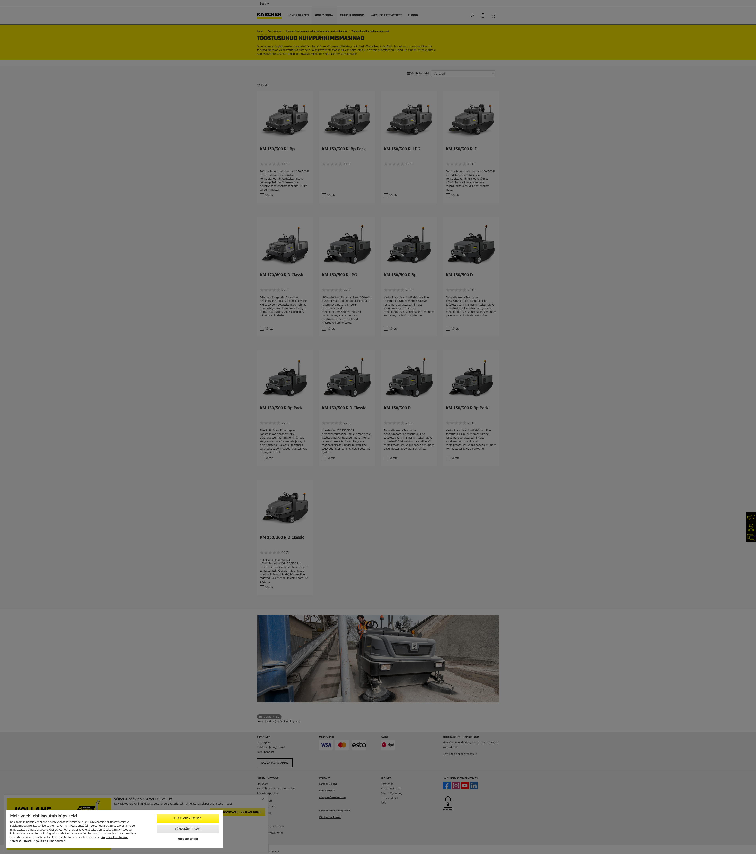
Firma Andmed (56, 841)
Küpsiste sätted (187, 839)
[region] (114, 829)
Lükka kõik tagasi (187, 829)
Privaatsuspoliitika (34, 841)
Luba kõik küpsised (187, 818)
